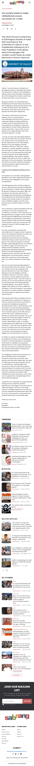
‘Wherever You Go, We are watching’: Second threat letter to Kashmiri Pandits (21, 645)
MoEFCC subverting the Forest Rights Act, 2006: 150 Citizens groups (22, 562)
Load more (16, 675)
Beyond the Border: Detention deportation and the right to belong (21, 622)
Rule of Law (16, 652)
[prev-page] (3, 570)
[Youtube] (21, 754)
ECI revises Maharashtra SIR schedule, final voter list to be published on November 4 (21, 474)
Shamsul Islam (16, 501)
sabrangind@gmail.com (19, 751)
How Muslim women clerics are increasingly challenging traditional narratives (22, 448)
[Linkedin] (11, 28)
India (13, 430)
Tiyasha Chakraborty (18, 509)
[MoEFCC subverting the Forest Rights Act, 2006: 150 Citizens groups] (6, 562)
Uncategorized (7, 8)
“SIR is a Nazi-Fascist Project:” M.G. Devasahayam (22, 668)
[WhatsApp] (15, 28)
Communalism (15, 452)
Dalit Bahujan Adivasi (5, 512)
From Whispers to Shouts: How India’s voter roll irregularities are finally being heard (22, 549)
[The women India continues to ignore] (6, 508)
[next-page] (7, 570)
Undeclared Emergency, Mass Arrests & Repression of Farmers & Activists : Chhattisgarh (21, 459)
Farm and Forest (4, 529)
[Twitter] (7, 28)
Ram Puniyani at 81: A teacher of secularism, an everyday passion (21, 485)
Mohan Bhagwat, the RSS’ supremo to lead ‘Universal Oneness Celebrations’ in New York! (21, 497)
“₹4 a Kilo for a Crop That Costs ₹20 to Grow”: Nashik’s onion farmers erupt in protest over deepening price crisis (22, 525)
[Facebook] (3, 28)
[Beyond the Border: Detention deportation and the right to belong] (7, 621)
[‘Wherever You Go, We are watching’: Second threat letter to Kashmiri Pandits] (7, 644)
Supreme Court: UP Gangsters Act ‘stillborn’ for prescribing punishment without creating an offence (22, 657)
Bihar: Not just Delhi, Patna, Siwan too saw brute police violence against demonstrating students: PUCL (21, 599)
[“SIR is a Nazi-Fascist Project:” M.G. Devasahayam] (7, 667)
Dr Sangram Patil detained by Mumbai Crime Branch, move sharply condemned (21, 537)
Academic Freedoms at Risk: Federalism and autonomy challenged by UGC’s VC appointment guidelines (21, 437)
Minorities (16, 618)
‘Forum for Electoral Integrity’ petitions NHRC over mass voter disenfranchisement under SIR (22, 426)
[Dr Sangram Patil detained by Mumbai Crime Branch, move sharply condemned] (6, 538)
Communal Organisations (6, 501)
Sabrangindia (7, 23)
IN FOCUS (6, 469)
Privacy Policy (18, 704)
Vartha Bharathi (17, 670)
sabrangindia (15, 478)
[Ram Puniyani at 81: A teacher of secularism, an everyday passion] (6, 487)
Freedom (14, 464)
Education (15, 442)
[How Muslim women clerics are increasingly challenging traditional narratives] (6, 449)
